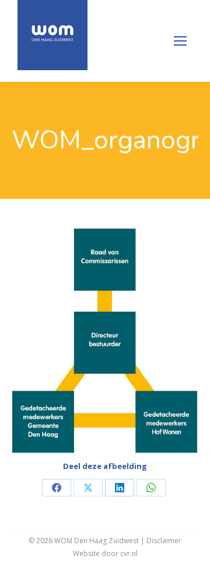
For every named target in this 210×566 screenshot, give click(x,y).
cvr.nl (129, 553)
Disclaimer (163, 541)
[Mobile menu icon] (180, 40)
